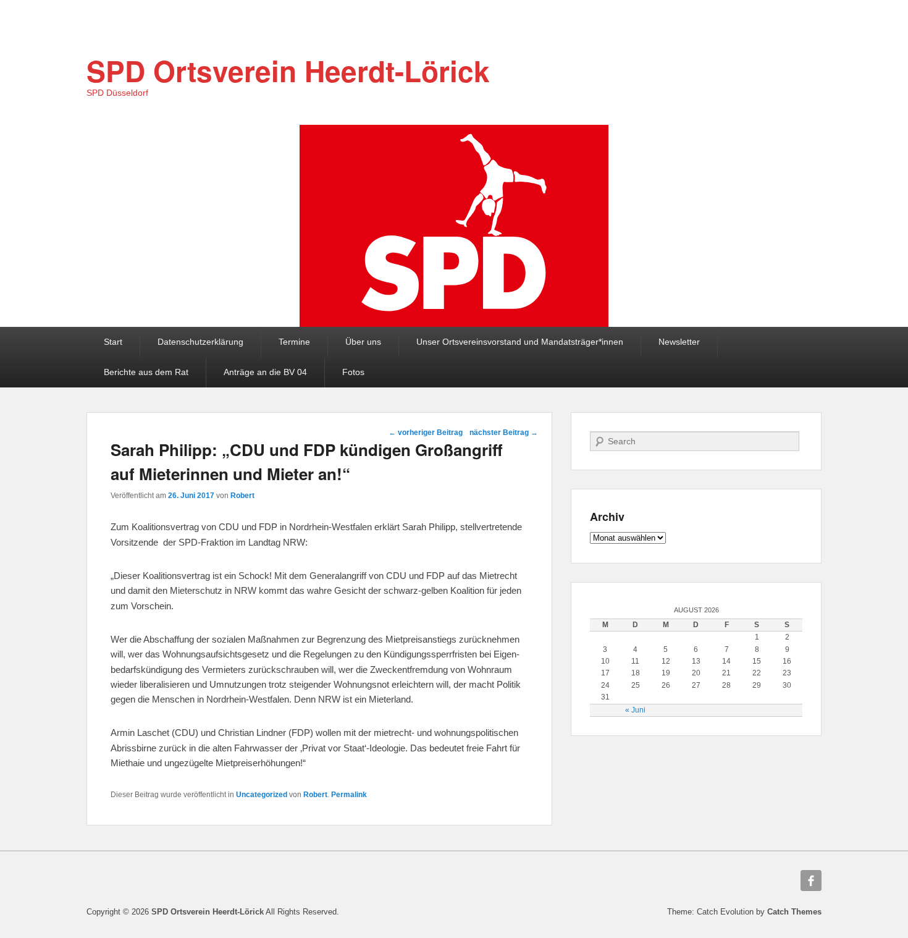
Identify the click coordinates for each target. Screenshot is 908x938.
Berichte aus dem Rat (146, 372)
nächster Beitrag (503, 432)
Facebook (811, 880)
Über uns (363, 342)
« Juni (635, 710)
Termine (294, 342)
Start (113, 342)
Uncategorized (261, 794)
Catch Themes (794, 911)
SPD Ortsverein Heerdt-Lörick (288, 70)
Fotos (353, 372)
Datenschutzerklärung (200, 342)
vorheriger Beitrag (426, 432)
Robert (242, 495)
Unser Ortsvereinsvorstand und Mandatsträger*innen (519, 342)
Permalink (349, 794)
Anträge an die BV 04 (265, 372)
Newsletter (679, 342)
